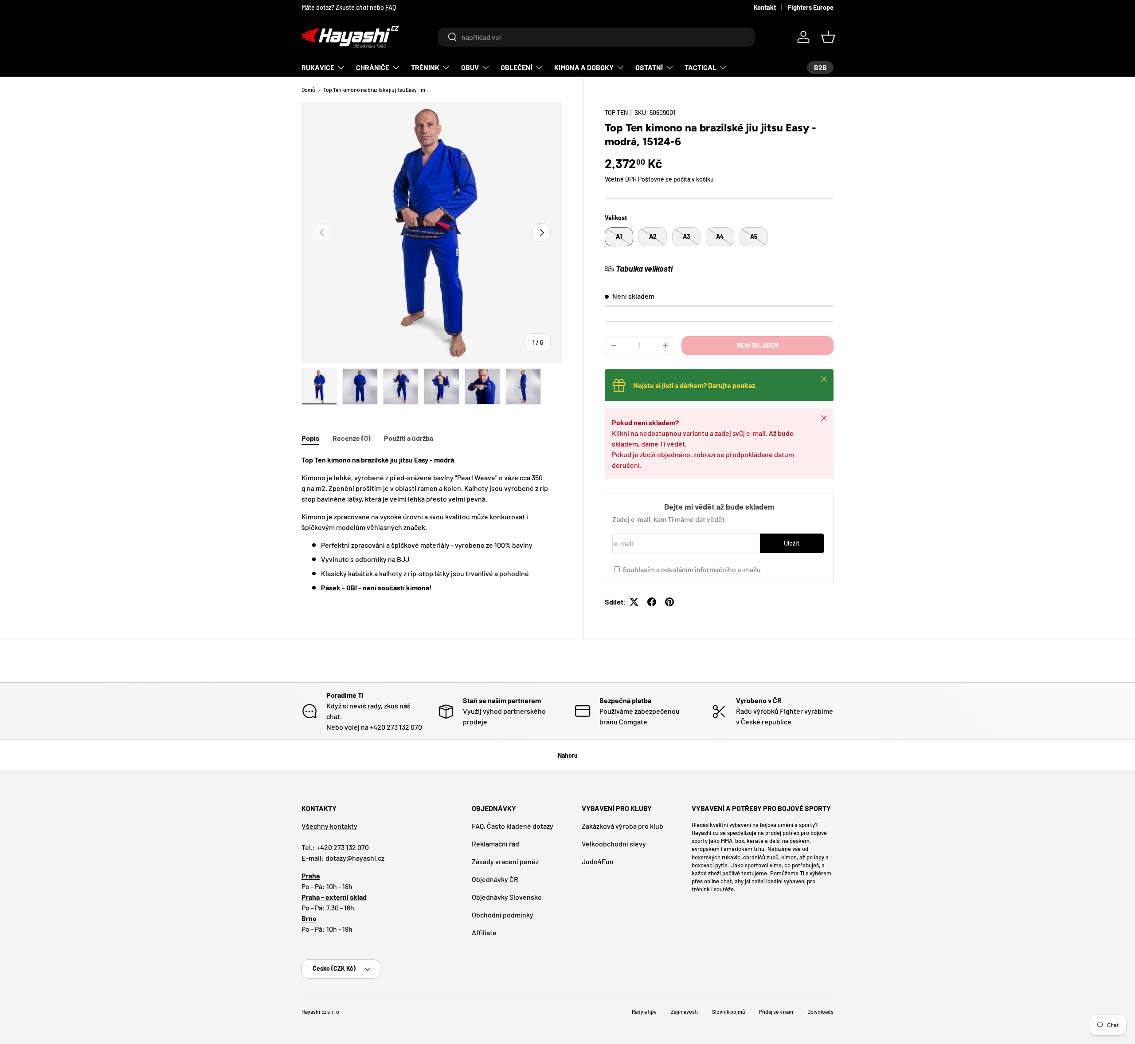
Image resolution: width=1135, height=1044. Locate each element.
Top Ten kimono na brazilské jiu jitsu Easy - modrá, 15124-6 (376, 90)
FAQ (390, 7)
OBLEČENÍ (516, 67)
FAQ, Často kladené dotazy (512, 826)
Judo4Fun (598, 861)
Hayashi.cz (706, 832)
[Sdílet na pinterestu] (669, 602)
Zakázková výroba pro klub (622, 826)
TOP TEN (616, 112)
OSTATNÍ (649, 67)
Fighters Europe (811, 7)
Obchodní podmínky (502, 914)
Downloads (820, 1011)
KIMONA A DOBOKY (584, 67)
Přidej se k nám (776, 1011)
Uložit (791, 543)
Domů (308, 90)
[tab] (310, 437)
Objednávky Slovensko (507, 897)
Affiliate (484, 932)
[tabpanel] (431, 524)
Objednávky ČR (495, 879)
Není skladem (758, 345)
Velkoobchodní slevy (614, 843)
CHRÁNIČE (372, 67)
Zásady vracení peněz (505, 861)
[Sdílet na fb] (652, 602)
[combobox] (596, 37)
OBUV (470, 67)
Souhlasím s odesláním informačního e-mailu (691, 569)
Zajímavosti (684, 1011)
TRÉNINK (425, 67)
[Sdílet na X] (634, 602)
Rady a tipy (644, 1011)
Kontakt (765, 7)
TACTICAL (700, 67)
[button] (828, 37)
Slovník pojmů (728, 1011)
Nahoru (568, 755)
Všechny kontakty (329, 826)
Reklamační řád (495, 843)
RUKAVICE (317, 67)
